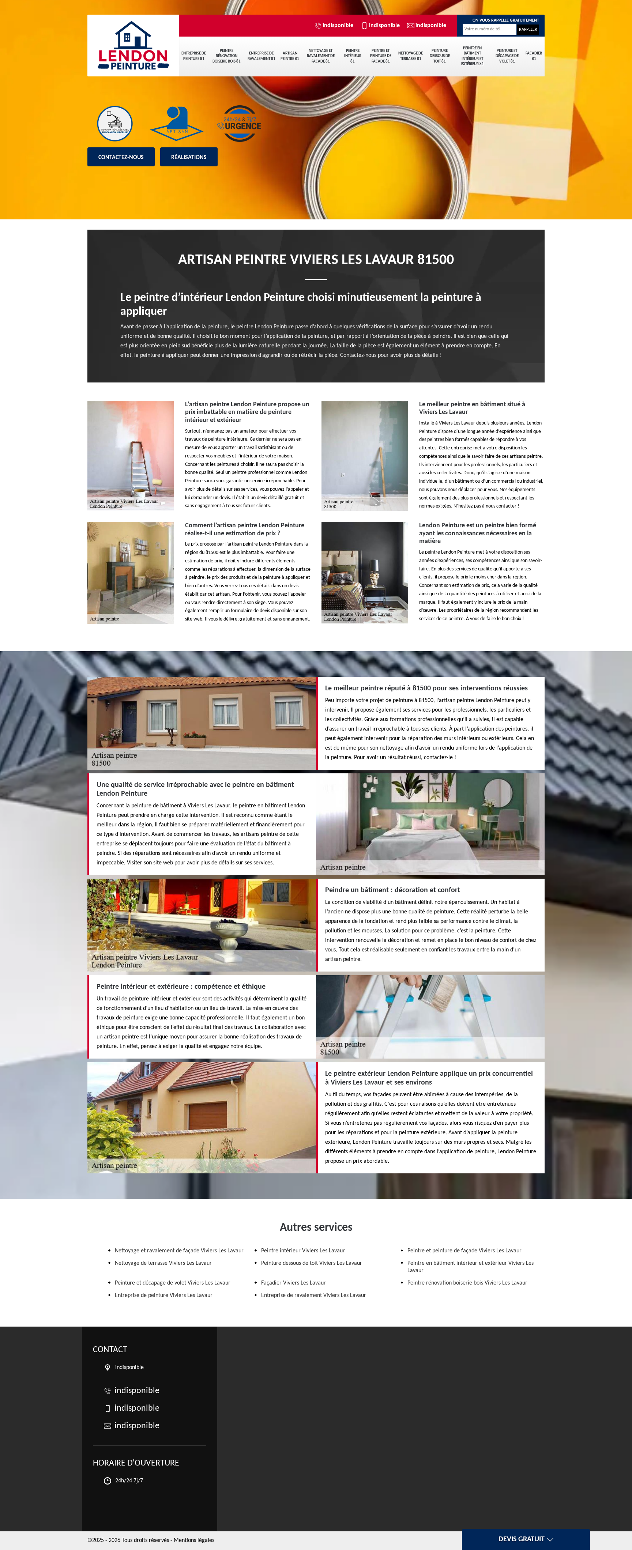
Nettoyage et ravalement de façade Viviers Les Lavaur (179, 1251)
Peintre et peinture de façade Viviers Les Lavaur (464, 1251)
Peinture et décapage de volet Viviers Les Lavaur (172, 1283)
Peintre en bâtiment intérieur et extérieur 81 (472, 56)
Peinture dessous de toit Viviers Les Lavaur (311, 1263)
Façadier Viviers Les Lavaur (293, 1283)
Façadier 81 (534, 56)
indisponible (338, 26)
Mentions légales (194, 1540)
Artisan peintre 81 (290, 56)
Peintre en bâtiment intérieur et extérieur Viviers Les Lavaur (470, 1266)
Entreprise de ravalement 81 (261, 56)
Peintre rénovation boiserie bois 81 (226, 56)
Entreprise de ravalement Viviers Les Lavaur (313, 1295)
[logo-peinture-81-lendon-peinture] (133, 40)
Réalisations (189, 158)
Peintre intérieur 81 (352, 56)
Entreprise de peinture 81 (193, 56)
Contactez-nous (121, 158)
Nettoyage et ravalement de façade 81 (321, 56)
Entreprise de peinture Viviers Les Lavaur (163, 1295)
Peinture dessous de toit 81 (440, 56)
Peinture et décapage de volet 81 (507, 56)
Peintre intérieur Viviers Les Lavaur (303, 1251)
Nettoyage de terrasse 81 (410, 56)
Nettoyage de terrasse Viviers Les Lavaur (163, 1263)
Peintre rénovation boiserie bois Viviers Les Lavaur (467, 1283)
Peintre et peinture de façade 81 (380, 56)
